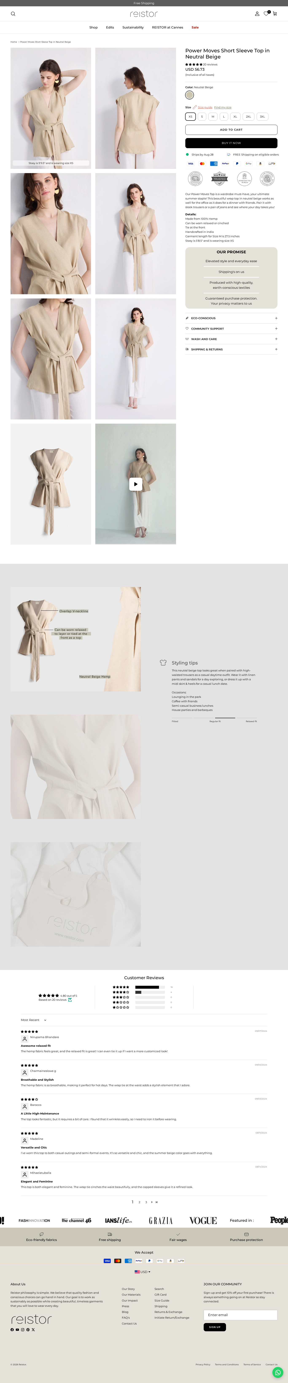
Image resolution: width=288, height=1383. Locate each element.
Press (125, 1306)
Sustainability (133, 27)
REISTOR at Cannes (167, 27)
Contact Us (129, 1323)
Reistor (22, 1364)
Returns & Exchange (168, 1312)
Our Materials (131, 1294)
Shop (93, 27)
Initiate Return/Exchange (172, 1317)
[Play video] (135, 484)
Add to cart (231, 129)
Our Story (128, 1289)
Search (159, 1289)
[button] (194, 64)
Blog (125, 1312)
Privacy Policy (203, 1364)
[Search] (13, 13)
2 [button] (139, 1202)
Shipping (161, 1306)
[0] (266, 14)
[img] (29, 1031)
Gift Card (161, 1294)
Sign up (215, 1327)
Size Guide (162, 1300)
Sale (195, 27)
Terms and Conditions (227, 1364)
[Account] (256, 13)
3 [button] (146, 1202)
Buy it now (231, 143)
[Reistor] (144, 14)
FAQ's (126, 1317)
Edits (110, 27)
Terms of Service (252, 1364)
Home (14, 42)
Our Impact (130, 1300)
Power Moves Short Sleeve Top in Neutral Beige (45, 42)
